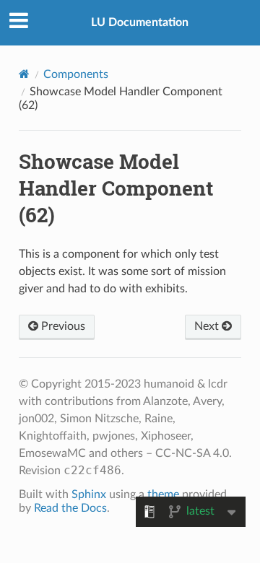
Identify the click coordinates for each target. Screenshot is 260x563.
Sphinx (89, 494)
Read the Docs (70, 508)
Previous (61, 326)
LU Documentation (139, 22)
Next (208, 326)
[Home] (24, 74)
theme (163, 494)
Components (75, 74)
